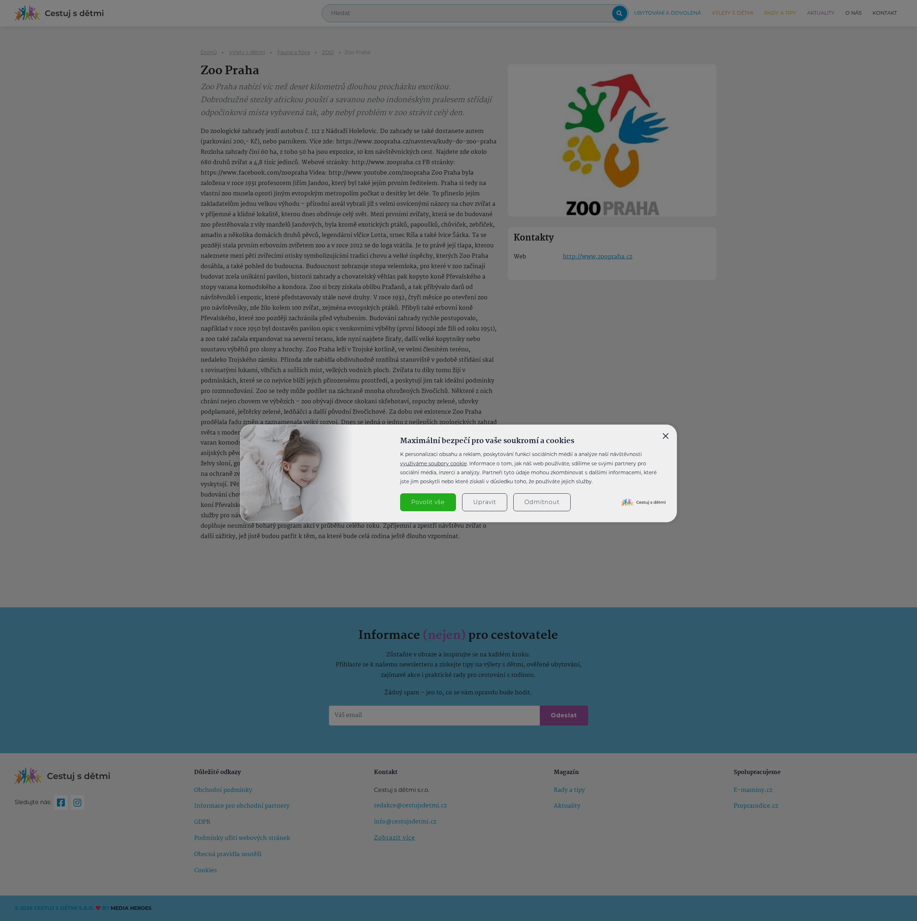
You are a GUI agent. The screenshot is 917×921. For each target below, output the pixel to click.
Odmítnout (542, 502)
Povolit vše (428, 502)
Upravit (484, 502)
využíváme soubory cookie (433, 463)
